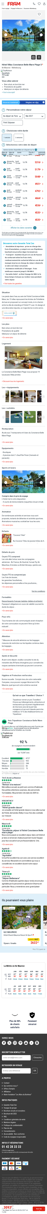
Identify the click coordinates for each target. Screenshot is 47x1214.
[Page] (4, 1043)
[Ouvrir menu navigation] (2, 4)
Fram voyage (5, 8)
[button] (23, 357)
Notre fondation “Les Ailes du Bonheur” (18, 1095)
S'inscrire (37, 1057)
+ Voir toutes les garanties (12, 284)
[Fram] (16, 4)
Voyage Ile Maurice (16, 8)
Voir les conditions (38, 591)
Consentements (9, 1131)
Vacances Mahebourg (30, 8)
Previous (6, 35)
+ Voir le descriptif (8, 92)
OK (34, 1070)
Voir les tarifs (39, 1209)
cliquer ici (15, 773)
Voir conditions (20, 235)
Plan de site (8, 1128)
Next (41, 35)
